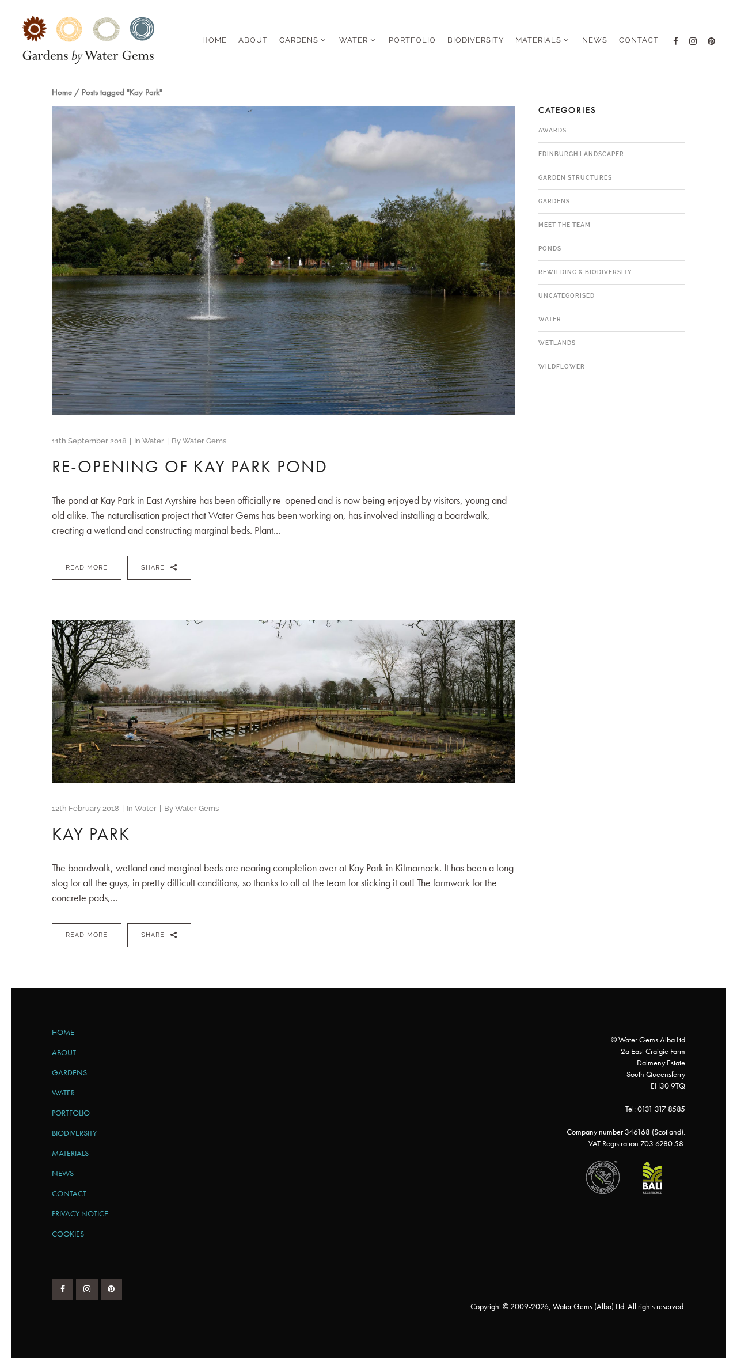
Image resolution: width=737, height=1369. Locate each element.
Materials (70, 1153)
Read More (87, 567)
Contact (69, 1193)
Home (62, 92)
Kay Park (91, 834)
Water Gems (204, 441)
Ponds (549, 248)
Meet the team (564, 225)
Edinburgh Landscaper (581, 154)
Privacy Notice (80, 1213)
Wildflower (561, 366)
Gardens (554, 201)
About (64, 1052)
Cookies (68, 1233)
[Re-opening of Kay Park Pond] (283, 260)
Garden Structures (575, 178)
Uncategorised (566, 296)
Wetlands (557, 343)
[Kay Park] (283, 701)
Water (153, 441)
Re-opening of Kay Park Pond (190, 466)
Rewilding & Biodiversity (585, 272)
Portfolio (71, 1113)
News (63, 1173)
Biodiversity (74, 1133)
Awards (552, 130)
